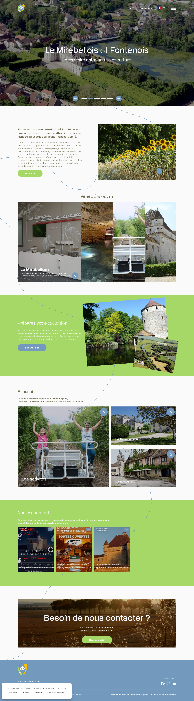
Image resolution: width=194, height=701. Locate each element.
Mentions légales (139, 694)
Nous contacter (97, 639)
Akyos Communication (78, 694)
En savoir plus (32, 347)
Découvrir (30, 173)
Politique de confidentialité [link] (55, 692)
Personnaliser (38, 692)
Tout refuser (25, 692)
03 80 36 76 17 (145, 8)
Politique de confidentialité (163, 694)
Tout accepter (12, 692)
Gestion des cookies (119, 694)
